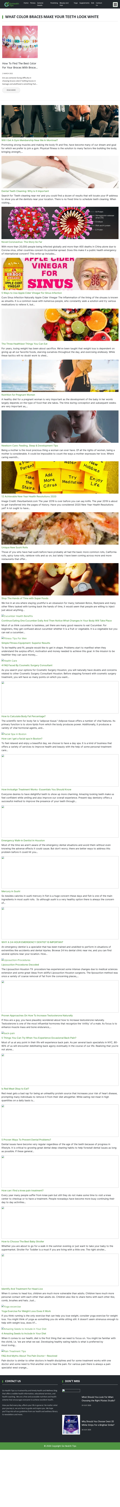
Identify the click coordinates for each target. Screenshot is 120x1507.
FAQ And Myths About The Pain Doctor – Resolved (29, 1355)
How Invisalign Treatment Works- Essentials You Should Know (36, 789)
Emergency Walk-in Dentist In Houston (23, 840)
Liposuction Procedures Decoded (20, 964)
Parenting (54, 3)
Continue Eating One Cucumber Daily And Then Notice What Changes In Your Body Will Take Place (56, 620)
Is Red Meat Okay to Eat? (15, 1088)
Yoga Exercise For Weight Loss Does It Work (26, 1311)
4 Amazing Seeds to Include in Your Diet (23, 1333)
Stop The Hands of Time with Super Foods (24, 598)
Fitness (32, 3)
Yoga (76, 3)
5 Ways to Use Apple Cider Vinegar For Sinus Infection (31, 292)
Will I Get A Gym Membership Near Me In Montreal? (29, 140)
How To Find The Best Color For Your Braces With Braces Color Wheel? (19, 66)
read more (11, 90)
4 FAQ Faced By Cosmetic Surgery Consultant (26, 665)
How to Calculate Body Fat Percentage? (23, 716)
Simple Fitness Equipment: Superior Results (25, 642)
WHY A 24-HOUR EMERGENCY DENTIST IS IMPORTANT (32, 942)
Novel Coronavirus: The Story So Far (21, 241)
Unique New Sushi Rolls (14, 547)
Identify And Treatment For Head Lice (22, 1288)
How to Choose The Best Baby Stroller (22, 1241)
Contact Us (99, 4)
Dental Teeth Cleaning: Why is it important (25, 191)
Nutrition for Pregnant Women (18, 394)
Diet (92, 3)
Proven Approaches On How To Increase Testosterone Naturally (37, 1015)
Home (26, 3)
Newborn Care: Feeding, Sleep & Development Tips (29, 445)
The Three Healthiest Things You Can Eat (24, 343)
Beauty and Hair (64, 4)
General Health (40, 4)
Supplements (84, 3)
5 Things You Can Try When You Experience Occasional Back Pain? (38, 1037)
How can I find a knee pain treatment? (22, 1190)
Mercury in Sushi (10, 891)
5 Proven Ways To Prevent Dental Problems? (26, 1139)
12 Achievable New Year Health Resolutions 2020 (28, 496)
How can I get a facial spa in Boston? (21, 738)
